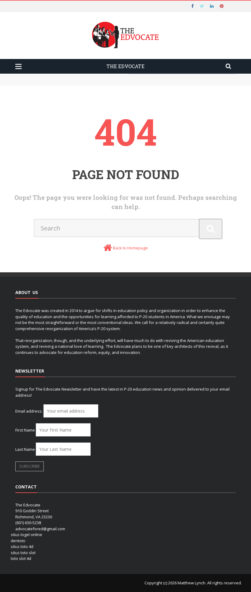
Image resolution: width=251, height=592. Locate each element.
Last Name (25, 449)
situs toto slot (23, 552)
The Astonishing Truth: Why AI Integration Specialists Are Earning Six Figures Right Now (113, 82)
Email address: (29, 411)
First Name (25, 430)
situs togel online (26, 534)
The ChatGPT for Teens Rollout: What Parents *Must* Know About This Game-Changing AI (112, 76)
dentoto (18, 540)
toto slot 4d (21, 558)
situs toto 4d (22, 546)
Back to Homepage (130, 248)
